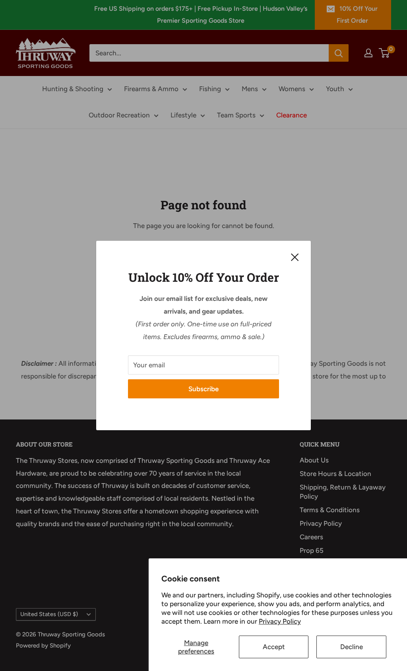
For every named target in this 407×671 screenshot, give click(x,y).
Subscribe (203, 389)
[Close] (295, 256)
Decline (351, 647)
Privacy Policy (280, 621)
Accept (274, 647)
